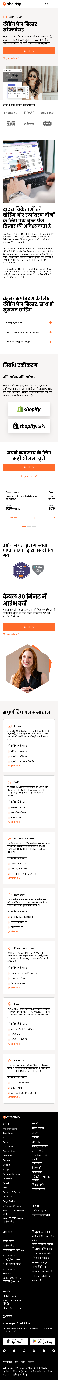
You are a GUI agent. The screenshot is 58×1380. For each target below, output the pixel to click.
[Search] (46, 4)
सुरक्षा (23, 1362)
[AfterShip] (13, 4)
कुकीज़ (31, 1362)
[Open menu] (52, 4)
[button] (29, 322)
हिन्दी (9, 1316)
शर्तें (16, 1362)
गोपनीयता (7, 1362)
